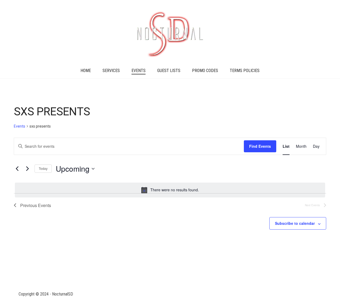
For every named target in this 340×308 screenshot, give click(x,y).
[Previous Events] (17, 169)
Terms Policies (245, 70)
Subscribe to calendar (295, 223)
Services (111, 70)
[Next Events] (27, 169)
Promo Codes (205, 70)
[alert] (170, 190)
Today (43, 168)
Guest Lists (168, 70)
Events (138, 70)
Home (85, 70)
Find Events (260, 146)
